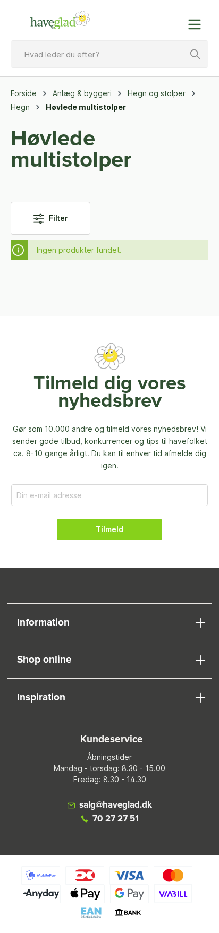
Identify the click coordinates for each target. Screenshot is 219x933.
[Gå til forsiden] (60, 20)
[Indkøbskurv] (172, 19)
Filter (57, 217)
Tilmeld (109, 529)
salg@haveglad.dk (115, 805)
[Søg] (195, 54)
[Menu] (197, 24)
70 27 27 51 (115, 819)
